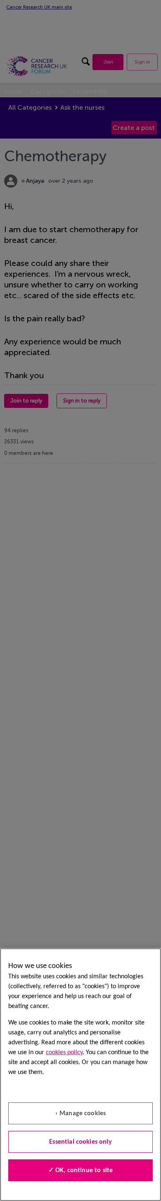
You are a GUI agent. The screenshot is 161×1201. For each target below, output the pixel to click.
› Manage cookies (80, 1113)
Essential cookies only (80, 1142)
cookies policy (64, 1052)
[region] (80, 1074)
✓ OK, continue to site (80, 1170)
